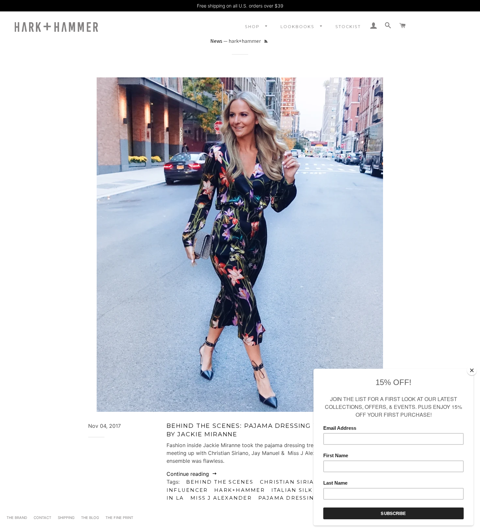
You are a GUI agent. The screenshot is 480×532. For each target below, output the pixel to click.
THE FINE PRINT (119, 517)
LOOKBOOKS (298, 26)
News (216, 41)
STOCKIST (348, 26)
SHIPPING (66, 517)
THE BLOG (90, 517)
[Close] (472, 370)
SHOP (253, 26)
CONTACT (42, 517)
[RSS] (266, 42)
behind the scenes (219, 482)
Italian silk (292, 490)
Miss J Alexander (221, 498)
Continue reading (189, 474)
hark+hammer (239, 490)
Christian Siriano (292, 482)
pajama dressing (288, 498)
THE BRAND (17, 517)
